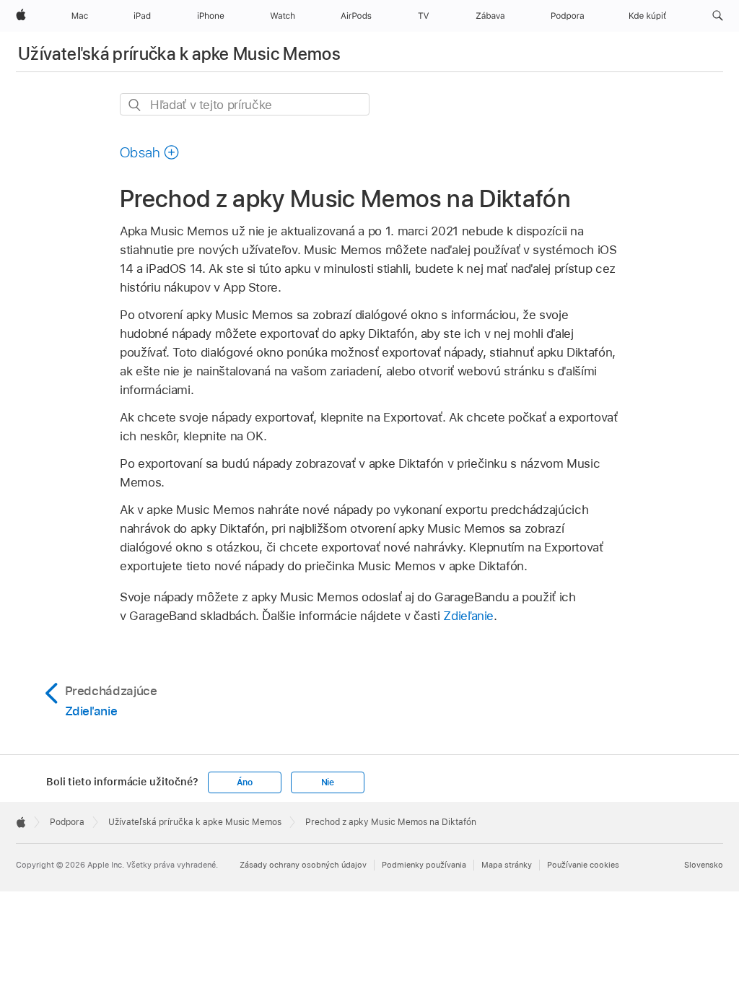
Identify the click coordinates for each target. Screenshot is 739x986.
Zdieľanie (468, 615)
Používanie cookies (583, 865)
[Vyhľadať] (135, 105)
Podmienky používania (424, 865)
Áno (245, 782)
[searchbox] (245, 104)
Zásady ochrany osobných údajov (303, 865)
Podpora (67, 822)
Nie (327, 782)
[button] (718, 16)
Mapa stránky (506, 865)
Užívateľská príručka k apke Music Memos (179, 53)
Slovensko (703, 865)
